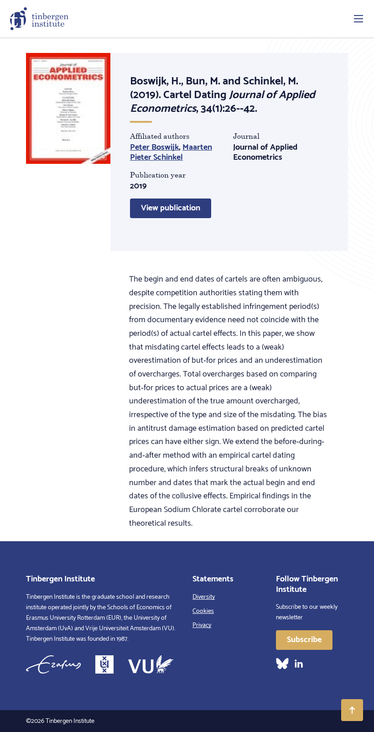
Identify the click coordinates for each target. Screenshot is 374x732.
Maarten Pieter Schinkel (171, 153)
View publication (170, 208)
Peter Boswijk (154, 147)
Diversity (203, 597)
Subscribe (304, 640)
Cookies (203, 611)
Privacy (201, 625)
